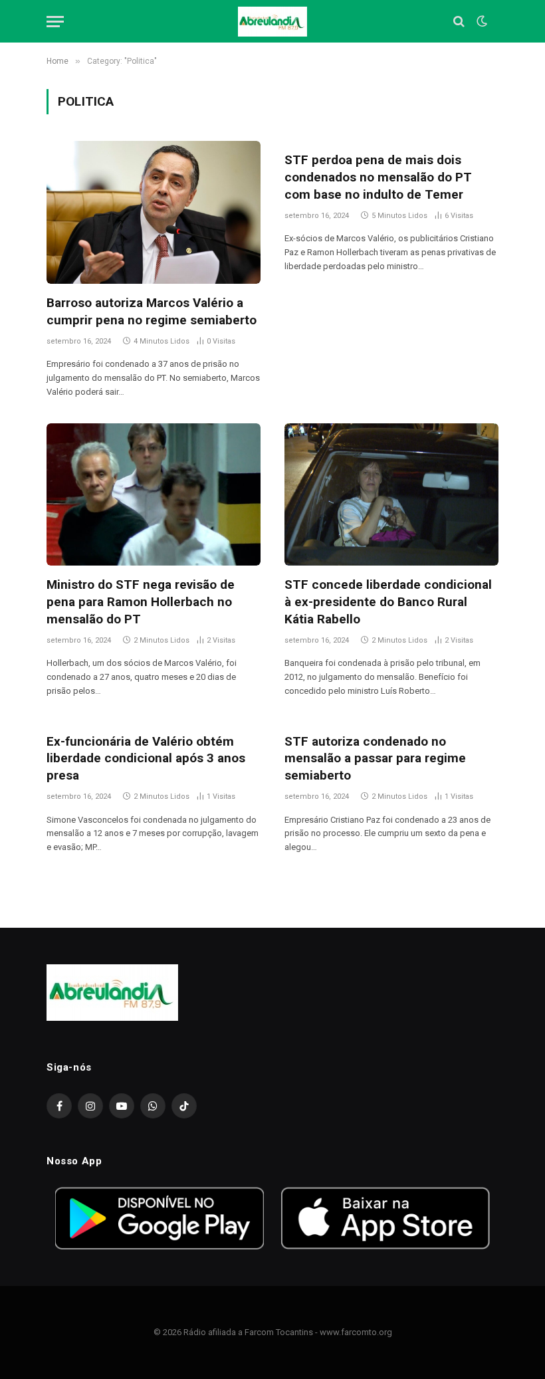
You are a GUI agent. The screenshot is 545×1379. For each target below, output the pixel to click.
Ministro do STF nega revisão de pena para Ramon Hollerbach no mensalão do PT (141, 602)
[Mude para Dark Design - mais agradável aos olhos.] (480, 21)
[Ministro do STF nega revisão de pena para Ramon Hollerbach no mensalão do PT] (154, 494)
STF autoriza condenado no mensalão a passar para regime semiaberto (375, 759)
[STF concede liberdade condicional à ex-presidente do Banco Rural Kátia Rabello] (391, 494)
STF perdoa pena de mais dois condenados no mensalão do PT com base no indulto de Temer (378, 177)
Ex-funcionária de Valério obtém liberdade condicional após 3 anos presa (146, 759)
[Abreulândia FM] (273, 21)
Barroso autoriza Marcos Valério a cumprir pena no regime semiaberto (152, 311)
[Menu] (55, 22)
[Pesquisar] (459, 22)
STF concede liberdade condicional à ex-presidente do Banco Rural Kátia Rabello (388, 602)
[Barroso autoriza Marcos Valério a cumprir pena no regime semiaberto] (154, 212)
